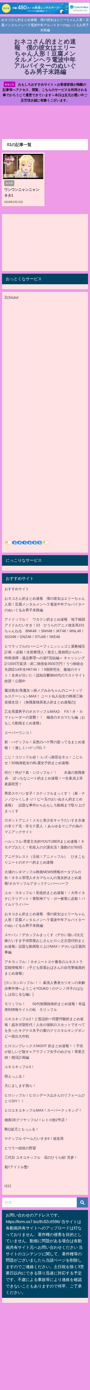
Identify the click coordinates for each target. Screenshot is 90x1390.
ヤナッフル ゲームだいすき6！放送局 (34, 1138)
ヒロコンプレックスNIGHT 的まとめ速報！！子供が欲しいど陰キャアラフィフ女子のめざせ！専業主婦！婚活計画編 (44, 1051)
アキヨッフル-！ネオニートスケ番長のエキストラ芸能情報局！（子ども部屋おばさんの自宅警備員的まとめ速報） (44, 967)
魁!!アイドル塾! (16, 1167)
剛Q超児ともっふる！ (21, 1129)
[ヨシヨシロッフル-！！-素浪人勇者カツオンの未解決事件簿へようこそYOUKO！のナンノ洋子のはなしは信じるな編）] (44, 988)
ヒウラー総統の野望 (20, 1148)
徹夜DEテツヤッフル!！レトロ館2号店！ (36, 1120)
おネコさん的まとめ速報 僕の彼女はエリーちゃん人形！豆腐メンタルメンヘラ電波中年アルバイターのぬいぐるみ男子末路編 (44, 604)
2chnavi (11, 297)
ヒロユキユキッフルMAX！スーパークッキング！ (43, 1110)
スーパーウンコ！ (18, 732)
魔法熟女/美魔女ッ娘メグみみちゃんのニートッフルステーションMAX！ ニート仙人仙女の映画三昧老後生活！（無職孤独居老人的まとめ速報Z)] (43, 696)
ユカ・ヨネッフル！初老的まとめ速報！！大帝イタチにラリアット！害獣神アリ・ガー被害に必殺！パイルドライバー (44, 898)
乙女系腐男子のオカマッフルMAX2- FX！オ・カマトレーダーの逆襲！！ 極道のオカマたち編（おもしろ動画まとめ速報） (44, 717)
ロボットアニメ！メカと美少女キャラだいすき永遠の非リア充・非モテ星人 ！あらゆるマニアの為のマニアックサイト (44, 826)
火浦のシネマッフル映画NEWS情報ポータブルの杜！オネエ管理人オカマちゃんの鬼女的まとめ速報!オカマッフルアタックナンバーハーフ (43, 877)
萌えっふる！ (15, 1076)
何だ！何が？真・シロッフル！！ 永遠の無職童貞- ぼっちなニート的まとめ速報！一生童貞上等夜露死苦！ (44, 778)
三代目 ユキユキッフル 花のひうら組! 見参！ (41, 1157)
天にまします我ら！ (20, 1085)
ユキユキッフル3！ (19, 1066)
